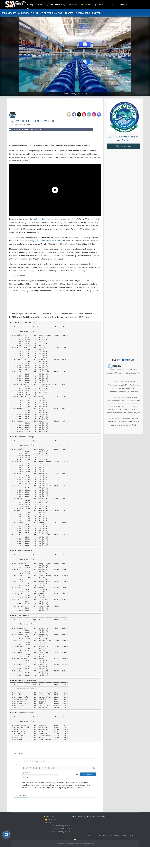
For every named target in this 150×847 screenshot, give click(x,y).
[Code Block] (45, 768)
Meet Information (123, 146)
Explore (48, 822)
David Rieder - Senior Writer (33, 121)
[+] (54, 768)
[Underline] (30, 768)
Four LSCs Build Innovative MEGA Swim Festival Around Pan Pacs (123, 372)
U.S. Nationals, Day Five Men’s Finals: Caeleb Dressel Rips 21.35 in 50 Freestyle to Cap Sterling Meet (123, 421)
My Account (125, 4)
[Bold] (23, 768)
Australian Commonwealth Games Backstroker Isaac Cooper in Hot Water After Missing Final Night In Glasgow (123, 409)
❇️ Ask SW (73, 4)
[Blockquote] (42, 768)
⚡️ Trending (42, 4)
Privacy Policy (114, 835)
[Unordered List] (39, 768)
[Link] (48, 768)
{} (51, 768)
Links (104, 816)
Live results (20, 275)
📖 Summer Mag (58, 4)
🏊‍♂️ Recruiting (27, 4)
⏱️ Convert (99, 4)
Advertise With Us (128, 835)
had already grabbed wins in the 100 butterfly (43, 240)
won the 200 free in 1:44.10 (37, 219)
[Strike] (33, 768)
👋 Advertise (86, 4)
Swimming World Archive (62, 828)
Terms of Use (80, 787)
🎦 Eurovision (50, 819)
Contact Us (90, 835)
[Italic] (27, 768)
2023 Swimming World (61, 831)
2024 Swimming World (61, 825)
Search (99, 816)
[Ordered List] (36, 768)
